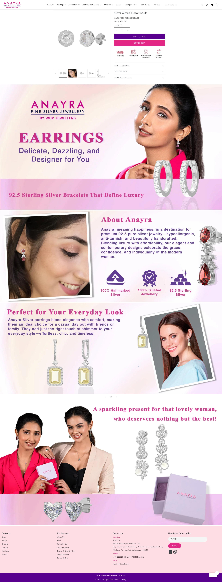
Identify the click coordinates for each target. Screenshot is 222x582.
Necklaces (73, 5)
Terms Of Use (62, 544)
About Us (60, 537)
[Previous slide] (105, 396)
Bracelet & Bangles (91, 5)
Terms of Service (63, 547)
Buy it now (139, 43)
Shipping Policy (63, 554)
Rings (49, 5)
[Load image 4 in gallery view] (92, 73)
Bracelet (5, 544)
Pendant (107, 5)
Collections (169, 5)
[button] (49, 4)
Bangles (5, 540)
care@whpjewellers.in (121, 564)
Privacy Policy (62, 558)
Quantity (118, 25)
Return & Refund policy (66, 551)
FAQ (59, 540)
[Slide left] (55, 73)
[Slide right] (108, 73)
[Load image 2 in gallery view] (72, 73)
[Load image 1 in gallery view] (63, 73)
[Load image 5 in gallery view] (101, 73)
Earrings (60, 5)
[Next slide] (116, 396)
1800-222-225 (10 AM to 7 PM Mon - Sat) (128, 557)
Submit (174, 546)
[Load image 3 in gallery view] (82, 73)
